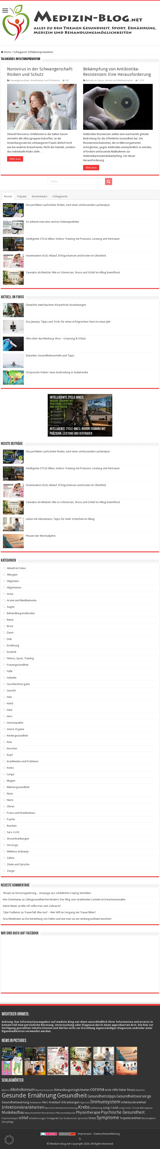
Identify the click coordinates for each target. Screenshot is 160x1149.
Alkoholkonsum (22, 1090)
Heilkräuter (35, 1102)
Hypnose (85, 1102)
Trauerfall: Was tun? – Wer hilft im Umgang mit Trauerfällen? (60, 912)
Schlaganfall (53, 1118)
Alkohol (6, 1090)
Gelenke (11, 677)
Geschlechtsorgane (18, 684)
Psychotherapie (10, 1118)
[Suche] (108, 181)
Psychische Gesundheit (123, 1112)
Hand (10, 703)
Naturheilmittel (33, 1113)
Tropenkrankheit (130, 1118)
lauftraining (96, 1108)
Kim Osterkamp (12, 899)
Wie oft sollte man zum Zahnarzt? (41, 905)
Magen (11, 780)
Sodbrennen (70, 1118)
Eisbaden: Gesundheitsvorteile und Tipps (50, 355)
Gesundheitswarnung (15, 1102)
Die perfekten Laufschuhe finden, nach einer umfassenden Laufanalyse (68, 204)
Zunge (11, 870)
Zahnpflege (8, 1122)
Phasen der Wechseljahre (41, 535)
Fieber (122, 1089)
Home (7, 52)
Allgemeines (14, 587)
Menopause (146, 1108)
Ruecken (12, 825)
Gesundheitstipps (102, 1096)
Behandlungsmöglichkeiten (72, 1089)
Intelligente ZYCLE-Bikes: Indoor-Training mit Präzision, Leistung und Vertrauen (73, 238)
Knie (9, 742)
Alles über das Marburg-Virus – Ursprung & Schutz (56, 338)
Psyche (11, 819)
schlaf (23, 1118)
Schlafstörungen (37, 1118)
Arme (10, 593)
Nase (10, 793)
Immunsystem (105, 1101)
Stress (92, 1118)
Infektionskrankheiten (23, 1107)
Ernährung (13, 645)
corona (97, 1089)
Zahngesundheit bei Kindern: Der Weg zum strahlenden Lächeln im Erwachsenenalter (75, 899)
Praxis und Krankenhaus (21, 812)
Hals (9, 696)
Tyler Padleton (11, 912)
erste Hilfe (111, 1089)
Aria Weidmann (12, 918)
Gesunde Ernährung (29, 1095)
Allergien (12, 574)
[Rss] (80, 1138)
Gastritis (140, 1090)
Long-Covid (110, 1107)
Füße (9, 671)
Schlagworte (60, 196)
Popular (22, 196)
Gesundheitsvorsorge (133, 1096)
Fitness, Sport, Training (20, 658)
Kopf (10, 754)
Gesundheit (72, 1095)
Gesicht (11, 690)
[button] (9, 1140)
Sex (61, 1118)
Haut (9, 709)
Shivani (7, 893)
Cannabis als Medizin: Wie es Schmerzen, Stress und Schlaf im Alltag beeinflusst (73, 272)
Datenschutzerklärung (107, 1133)
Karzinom (50, 1108)
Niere (10, 800)
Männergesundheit (18, 787)
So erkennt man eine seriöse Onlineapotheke (52, 221)
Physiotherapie (88, 1112)
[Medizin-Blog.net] (80, 22)
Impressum (84, 1133)
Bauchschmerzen (44, 1090)
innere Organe (15, 729)
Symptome (108, 1117)
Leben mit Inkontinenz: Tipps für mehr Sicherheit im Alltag (60, 518)
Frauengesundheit (19, 80)
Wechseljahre (148, 1118)
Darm (10, 632)
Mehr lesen (15, 158)
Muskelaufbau (13, 1112)
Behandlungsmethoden (21, 613)
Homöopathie (15, 722)
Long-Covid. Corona (129, 1108)
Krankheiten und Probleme (45, 80)
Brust (10, 626)
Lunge (10, 774)
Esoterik (11, 651)
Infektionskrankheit (133, 1102)
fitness (131, 1089)
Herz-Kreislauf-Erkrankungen (61, 1102)
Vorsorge (12, 845)
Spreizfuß (83, 1118)
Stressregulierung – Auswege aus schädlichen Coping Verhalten (53, 893)
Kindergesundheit (17, 735)
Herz (9, 716)
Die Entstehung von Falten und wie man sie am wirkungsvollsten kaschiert (68, 918)
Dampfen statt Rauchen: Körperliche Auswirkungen (56, 304)
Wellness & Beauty (18, 851)
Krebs (10, 767)
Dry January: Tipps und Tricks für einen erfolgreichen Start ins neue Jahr (68, 321)
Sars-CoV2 (13, 832)
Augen (11, 606)
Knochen (12, 748)
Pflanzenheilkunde (65, 1113)
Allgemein (13, 581)
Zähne (10, 857)
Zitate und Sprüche (18, 864)
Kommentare (39, 196)
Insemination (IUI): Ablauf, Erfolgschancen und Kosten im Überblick (66, 255)
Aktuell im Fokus (95, 80)
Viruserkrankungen (18, 838)
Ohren (10, 806)
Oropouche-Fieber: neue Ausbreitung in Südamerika (57, 372)
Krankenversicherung (66, 1108)
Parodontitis (48, 1113)
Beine (10, 619)
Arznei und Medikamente (118, 80)
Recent (8, 196)
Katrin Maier (10, 905)
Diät (9, 639)
